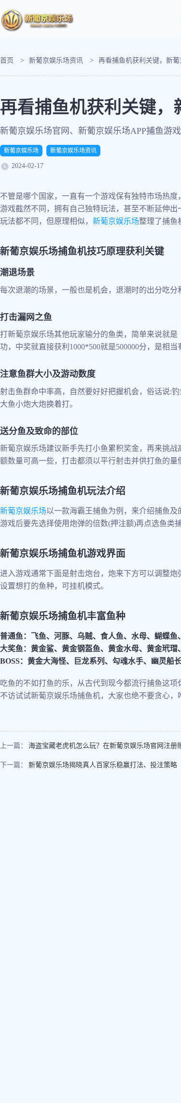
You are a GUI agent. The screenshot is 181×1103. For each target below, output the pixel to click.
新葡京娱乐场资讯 (56, 60)
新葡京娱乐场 (21, 150)
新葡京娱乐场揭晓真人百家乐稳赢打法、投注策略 (102, 765)
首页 (7, 60)
